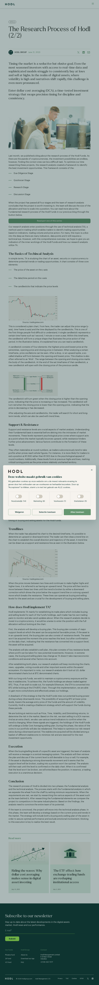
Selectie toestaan (47, 512)
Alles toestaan (77, 512)
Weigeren (19, 512)
